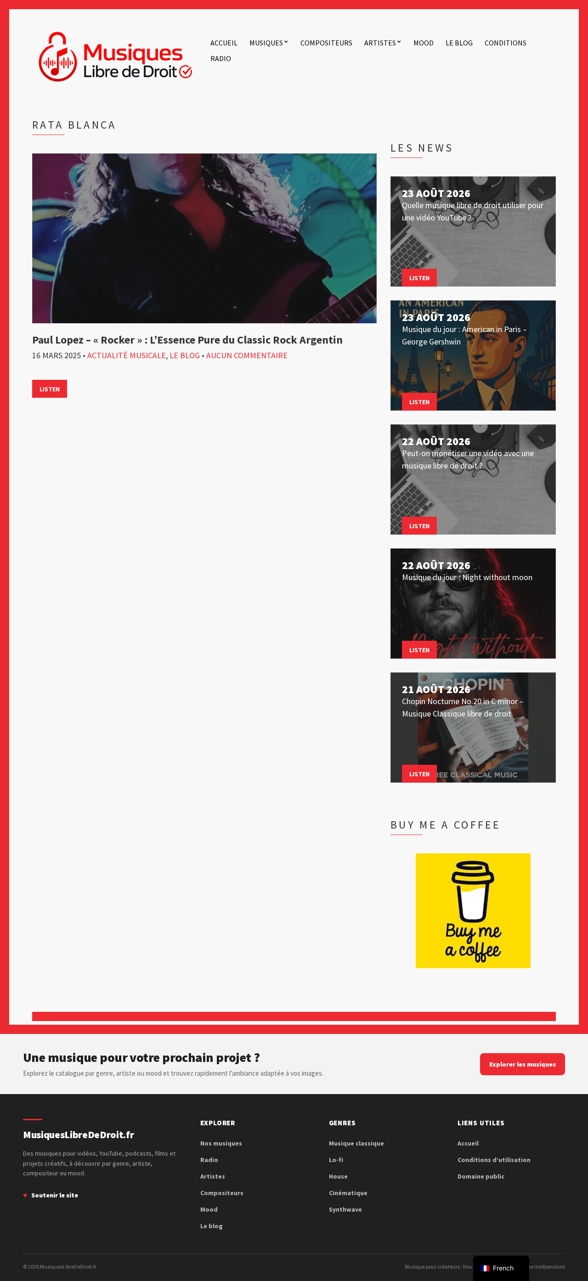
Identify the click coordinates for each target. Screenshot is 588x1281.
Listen (50, 389)
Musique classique (356, 1143)
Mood (423, 42)
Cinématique (348, 1193)
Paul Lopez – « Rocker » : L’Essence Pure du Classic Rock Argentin (187, 340)
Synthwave (345, 1209)
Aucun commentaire (247, 355)
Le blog (459, 42)
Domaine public (481, 1176)
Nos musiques (221, 1143)
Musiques (266, 42)
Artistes (380, 42)
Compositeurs (326, 42)
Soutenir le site (54, 1195)
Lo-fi (336, 1160)
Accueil (223, 42)
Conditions (505, 42)
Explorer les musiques (522, 1064)
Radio (220, 58)
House (338, 1176)
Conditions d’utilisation (494, 1160)
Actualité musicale (126, 355)
